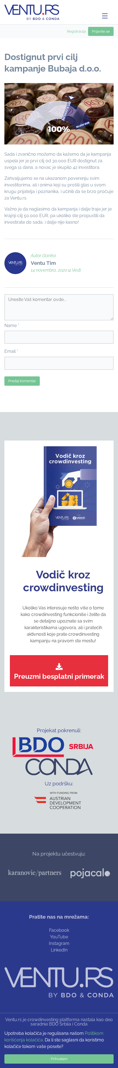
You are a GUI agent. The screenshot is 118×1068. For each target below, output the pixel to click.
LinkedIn (59, 950)
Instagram (59, 943)
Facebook (59, 930)
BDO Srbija (60, 1024)
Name (10, 325)
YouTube (59, 936)
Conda (81, 1024)
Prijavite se (101, 31)
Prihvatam (59, 1059)
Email (10, 351)
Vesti (76, 270)
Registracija (76, 31)
